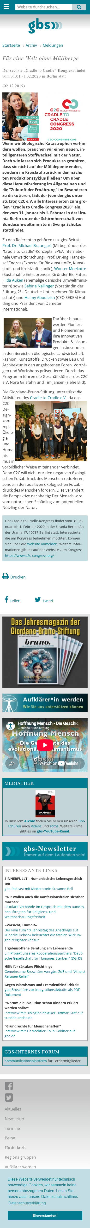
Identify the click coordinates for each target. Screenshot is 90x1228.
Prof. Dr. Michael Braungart (27, 245)
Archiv (31, 45)
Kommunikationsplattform (26, 1061)
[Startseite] (45, 26)
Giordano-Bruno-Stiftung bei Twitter (45, 1098)
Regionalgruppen (20, 1157)
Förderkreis (15, 1147)
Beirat (10, 1138)
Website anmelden (42, 544)
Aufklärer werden (20, 1167)
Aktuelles (13, 1109)
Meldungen (53, 45)
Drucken (18, 577)
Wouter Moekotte (70, 268)
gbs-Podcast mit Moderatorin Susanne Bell (39, 888)
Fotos (54, 826)
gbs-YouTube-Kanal (53, 831)
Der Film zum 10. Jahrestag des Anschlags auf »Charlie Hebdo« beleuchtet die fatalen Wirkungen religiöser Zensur (43, 935)
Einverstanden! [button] (45, 1215)
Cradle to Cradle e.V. (48, 397)
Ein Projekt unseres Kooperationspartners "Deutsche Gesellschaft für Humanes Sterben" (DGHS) (44, 956)
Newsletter (14, 1118)
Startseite (11, 45)
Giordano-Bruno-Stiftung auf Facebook (45, 1087)
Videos (36, 826)
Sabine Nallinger (39, 286)
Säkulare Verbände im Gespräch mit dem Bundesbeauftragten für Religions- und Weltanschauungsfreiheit (45, 911)
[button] (12, 600)
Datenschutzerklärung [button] (27, 1203)
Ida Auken (14, 280)
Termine (12, 1128)
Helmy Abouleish (39, 297)
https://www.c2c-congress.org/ (29, 555)
